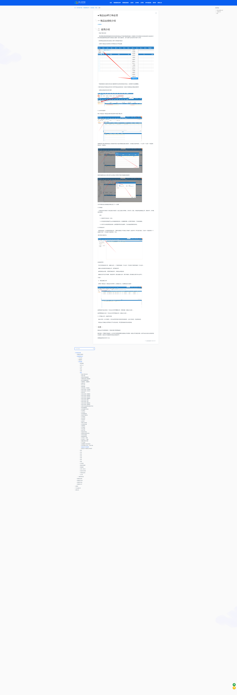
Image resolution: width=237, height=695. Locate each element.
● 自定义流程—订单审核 (85, 389)
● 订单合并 (83, 412)
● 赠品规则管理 (84, 436)
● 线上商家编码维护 (85, 380)
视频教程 (80, 359)
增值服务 (82, 467)
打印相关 (82, 463)
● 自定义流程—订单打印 (85, 390)
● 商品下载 (83, 375)
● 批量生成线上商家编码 (85, 378)
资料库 (77, 486)
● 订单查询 (83, 416)
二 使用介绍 (218, 11)
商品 (81, 369)
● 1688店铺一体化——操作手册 (87, 445)
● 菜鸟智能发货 (84, 413)
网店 (96, 7)
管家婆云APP (79, 484)
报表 (81, 455)
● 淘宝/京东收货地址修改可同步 (87, 406)
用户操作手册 (79, 7)
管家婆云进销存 (80, 354)
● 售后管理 (83, 418)
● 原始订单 (83, 383)
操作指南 (92, 7)
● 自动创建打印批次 (85, 409)
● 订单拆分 (83, 410)
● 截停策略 (83, 386)
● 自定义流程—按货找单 (85, 396)
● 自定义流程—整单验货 (85, 395)
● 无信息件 (83, 419)
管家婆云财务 (79, 478)
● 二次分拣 (83, 442)
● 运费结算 (83, 425)
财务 (81, 454)
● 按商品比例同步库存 (85, 433)
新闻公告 (77, 490)
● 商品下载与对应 (84, 374)
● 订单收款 (83, 427)
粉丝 (81, 459)
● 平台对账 (83, 428)
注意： (217, 13)
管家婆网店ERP (86, 7)
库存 (81, 452)
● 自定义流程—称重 (84, 400)
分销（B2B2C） (83, 468)
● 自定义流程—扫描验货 (85, 393)
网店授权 (82, 363)
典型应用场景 (82, 465)
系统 (81, 461)
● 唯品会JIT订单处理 (85, 447)
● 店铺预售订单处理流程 (85, 443)
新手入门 (82, 365)
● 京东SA (82, 421)
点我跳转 (100, 24)
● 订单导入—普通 (84, 437)
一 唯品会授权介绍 (219, 10)
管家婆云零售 (79, 482)
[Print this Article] (156, 13)
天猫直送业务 (82, 472)
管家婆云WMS (80, 480)
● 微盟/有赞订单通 (84, 440)
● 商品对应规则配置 (85, 377)
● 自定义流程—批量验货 (85, 398)
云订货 (81, 474)
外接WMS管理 (83, 470)
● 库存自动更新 (84, 434)
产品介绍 (80, 358)
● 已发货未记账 (84, 424)
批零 (81, 450)
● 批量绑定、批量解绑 (85, 381)
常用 (81, 367)
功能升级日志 (81, 476)
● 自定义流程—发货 (84, 401)
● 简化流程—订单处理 (85, 387)
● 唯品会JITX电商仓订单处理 (86, 448)
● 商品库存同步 (84, 431)
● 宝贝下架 (83, 430)
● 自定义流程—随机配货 (85, 403)
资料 (81, 457)
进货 (81, 370)
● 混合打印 (83, 392)
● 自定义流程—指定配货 (85, 404)
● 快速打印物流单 (84, 415)
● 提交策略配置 (84, 407)
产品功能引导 (78, 488)
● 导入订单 (83, 384)
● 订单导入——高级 (84, 439)
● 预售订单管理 (84, 422)
